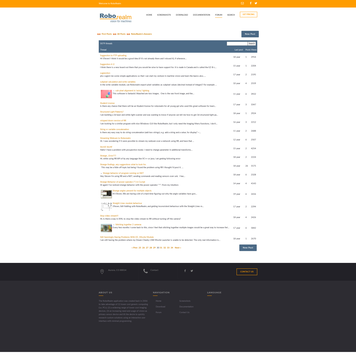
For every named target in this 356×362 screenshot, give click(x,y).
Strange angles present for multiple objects (132, 191)
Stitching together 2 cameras (128, 225)
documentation (201, 15)
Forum (218, 15)
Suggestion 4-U (107, 64)
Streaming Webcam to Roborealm (115, 138)
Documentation (186, 307)
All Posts (121, 34)
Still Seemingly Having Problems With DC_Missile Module (127, 237)
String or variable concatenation (114, 129)
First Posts (106, 34)
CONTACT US (247, 272)
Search (231, 15)
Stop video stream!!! (109, 216)
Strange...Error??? (108, 156)
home (149, 15)
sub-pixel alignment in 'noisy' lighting (132, 91)
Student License (107, 103)
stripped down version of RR (113, 121)
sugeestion (105, 73)
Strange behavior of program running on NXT (123, 173)
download (182, 15)
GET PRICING (248, 14)
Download (160, 307)
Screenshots (185, 301)
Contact (154, 270)
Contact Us (184, 312)
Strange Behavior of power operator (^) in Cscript (122, 182)
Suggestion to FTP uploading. (113, 56)
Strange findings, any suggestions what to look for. (123, 165)
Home (158, 301)
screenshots (164, 15)
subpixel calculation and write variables (118, 82)
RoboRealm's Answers (141, 34)
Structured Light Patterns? (112, 112)
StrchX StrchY (106, 147)
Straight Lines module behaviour (127, 203)
